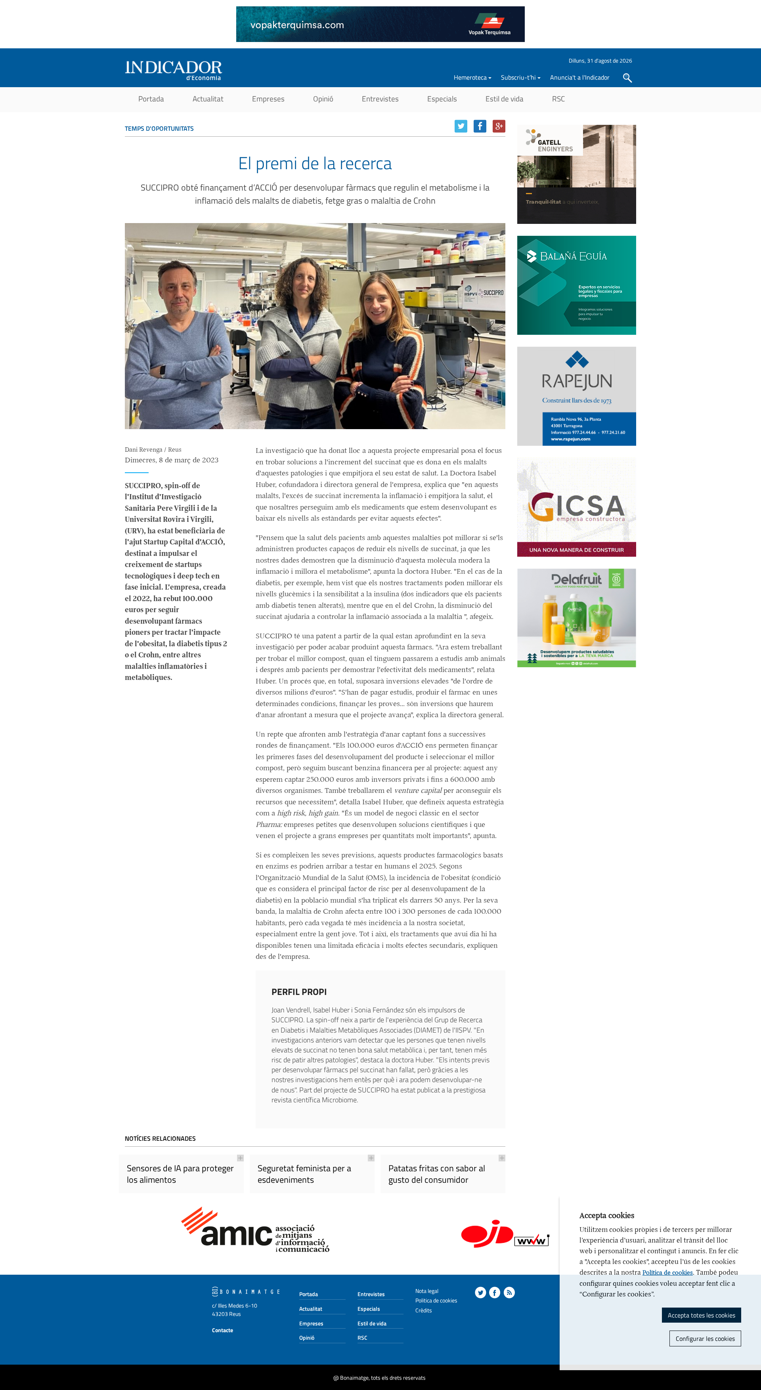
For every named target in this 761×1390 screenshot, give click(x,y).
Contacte (222, 1330)
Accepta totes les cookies (701, 1315)
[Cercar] (627, 78)
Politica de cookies (436, 1300)
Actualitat (208, 98)
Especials (442, 98)
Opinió (323, 98)
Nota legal (426, 1291)
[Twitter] (461, 126)
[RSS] (509, 1292)
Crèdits (423, 1310)
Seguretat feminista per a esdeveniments (304, 1173)
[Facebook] (480, 126)
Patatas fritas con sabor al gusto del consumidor (436, 1173)
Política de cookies (667, 1273)
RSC (558, 98)
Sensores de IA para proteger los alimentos (180, 1173)
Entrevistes (380, 98)
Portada (151, 98)
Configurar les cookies (705, 1338)
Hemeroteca (470, 77)
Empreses (268, 98)
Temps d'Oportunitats (159, 128)
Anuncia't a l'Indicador (580, 77)
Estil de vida (505, 98)
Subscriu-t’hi (518, 77)
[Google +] (499, 126)
